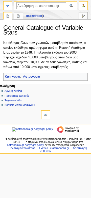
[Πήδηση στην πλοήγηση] (7, 5)
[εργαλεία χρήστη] (83, 5)
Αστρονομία (31, 76)
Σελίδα (8, 16)
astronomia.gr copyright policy (25, 144)
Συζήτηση (18, 16)
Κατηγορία (12, 76)
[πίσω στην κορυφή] (45, 114)
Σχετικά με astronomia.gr (54, 148)
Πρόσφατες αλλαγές (17, 95)
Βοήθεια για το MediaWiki (20, 104)
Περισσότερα (34, 15)
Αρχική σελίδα (13, 90)
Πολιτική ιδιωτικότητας (22, 148)
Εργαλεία (83, 16)
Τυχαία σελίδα (13, 100)
